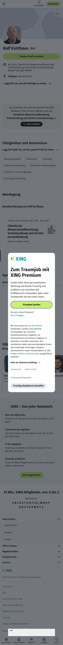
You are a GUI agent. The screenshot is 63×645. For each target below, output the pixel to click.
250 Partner (36, 325)
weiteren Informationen (28, 353)
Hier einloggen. (18, 315)
